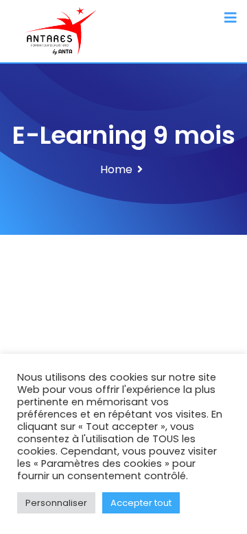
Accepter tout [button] (141, 502)
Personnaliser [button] (56, 502)
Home (116, 169)
